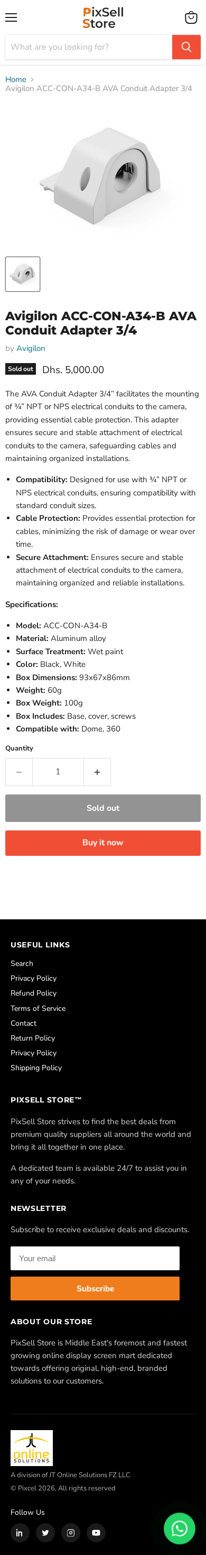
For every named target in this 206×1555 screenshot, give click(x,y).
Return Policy (33, 1038)
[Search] (186, 47)
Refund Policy (34, 993)
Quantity (19, 749)
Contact (23, 1023)
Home (15, 79)
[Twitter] (45, 1532)
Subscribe (95, 1288)
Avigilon (30, 348)
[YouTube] (96, 1532)
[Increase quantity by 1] (97, 771)
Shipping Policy (36, 1068)
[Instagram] (70, 1532)
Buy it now (103, 842)
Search (22, 964)
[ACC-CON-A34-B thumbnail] (23, 274)
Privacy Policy (34, 978)
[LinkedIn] (20, 1532)
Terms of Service (38, 1008)
